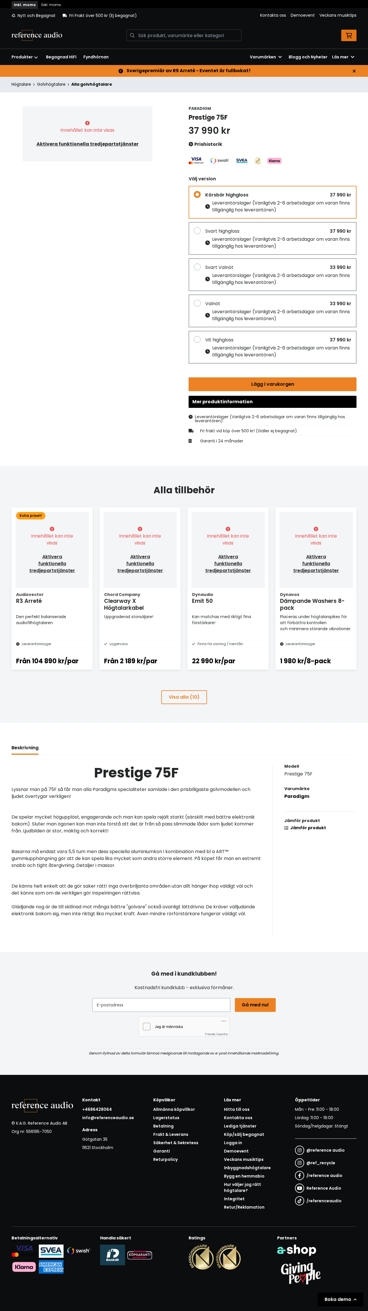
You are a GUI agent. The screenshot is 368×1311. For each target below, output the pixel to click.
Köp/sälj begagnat (244, 1134)
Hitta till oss (237, 1109)
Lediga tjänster (240, 1126)
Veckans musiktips (337, 15)
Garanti (161, 1151)
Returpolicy (165, 1159)
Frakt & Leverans (170, 1134)
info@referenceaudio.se (108, 1118)
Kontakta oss (273, 15)
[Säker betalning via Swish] (78, 1251)
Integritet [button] (234, 1199)
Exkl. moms (51, 4)
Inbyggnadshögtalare (247, 1168)
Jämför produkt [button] (308, 828)
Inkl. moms (25, 4)
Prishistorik (207, 144)
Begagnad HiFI (61, 57)
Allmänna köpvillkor (174, 1109)
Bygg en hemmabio (244, 1176)
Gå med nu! (255, 1005)
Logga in (233, 1143)
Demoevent (303, 15)
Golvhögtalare (51, 84)
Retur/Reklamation (244, 1207)
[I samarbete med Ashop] (296, 1250)
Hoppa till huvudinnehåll (181, 7)
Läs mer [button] (340, 57)
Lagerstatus (166, 1118)
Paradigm (296, 796)
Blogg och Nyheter (308, 57)
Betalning (163, 1126)
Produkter (22, 57)
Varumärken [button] (263, 57)
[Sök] (132, 35)
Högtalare (21, 84)
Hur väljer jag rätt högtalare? (242, 1187)
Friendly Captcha (216, 1034)
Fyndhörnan (96, 57)
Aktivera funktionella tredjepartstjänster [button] (88, 144)
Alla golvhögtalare (91, 84)
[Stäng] (354, 71)
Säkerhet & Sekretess (175, 1143)
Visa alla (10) (184, 697)
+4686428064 (97, 1109)
